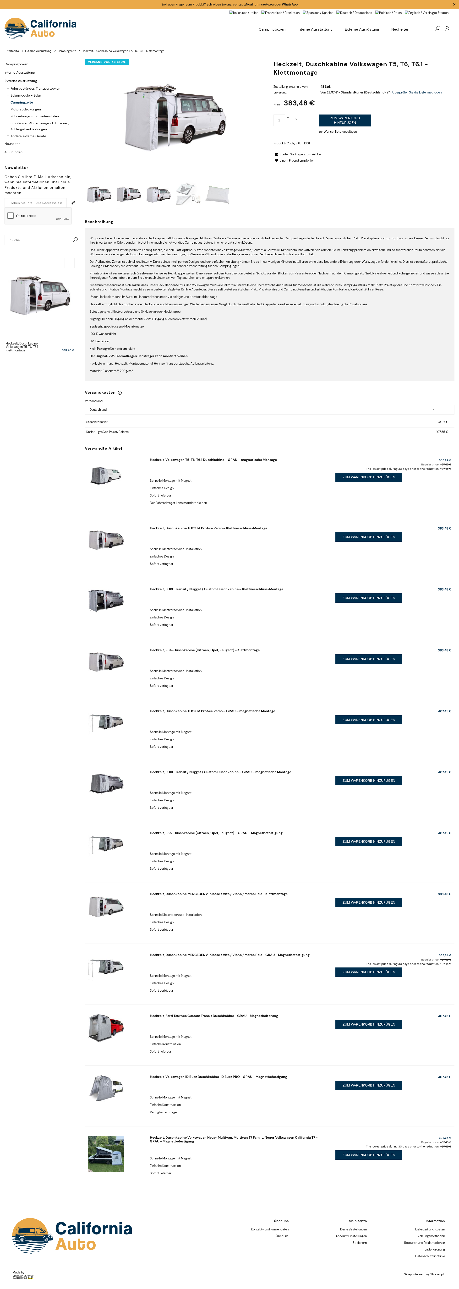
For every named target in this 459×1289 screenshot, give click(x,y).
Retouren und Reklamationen (424, 1243)
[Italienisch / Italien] (243, 13)
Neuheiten (12, 144)
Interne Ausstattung (20, 72)
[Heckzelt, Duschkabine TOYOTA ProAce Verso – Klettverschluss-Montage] (115, 539)
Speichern (360, 1243)
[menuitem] (400, 29)
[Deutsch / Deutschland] (354, 13)
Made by (18, 1272)
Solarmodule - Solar (26, 95)
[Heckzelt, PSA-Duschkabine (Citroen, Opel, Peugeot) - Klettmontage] (115, 661)
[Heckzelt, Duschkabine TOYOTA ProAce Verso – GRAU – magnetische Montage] (115, 722)
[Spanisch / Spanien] (318, 13)
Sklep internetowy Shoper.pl (424, 1274)
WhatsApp (290, 4)
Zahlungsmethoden (431, 1236)
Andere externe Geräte (28, 136)
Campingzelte (22, 102)
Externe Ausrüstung (21, 81)
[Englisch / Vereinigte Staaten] (426, 13)
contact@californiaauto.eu (253, 4)
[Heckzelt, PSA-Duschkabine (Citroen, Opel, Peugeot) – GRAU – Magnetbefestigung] (115, 844)
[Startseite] (129, 28)
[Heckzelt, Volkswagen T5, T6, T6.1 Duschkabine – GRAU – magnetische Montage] (115, 476)
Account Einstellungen (351, 1236)
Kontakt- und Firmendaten (269, 1229)
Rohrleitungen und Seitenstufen (35, 116)
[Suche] (75, 240)
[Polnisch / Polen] (388, 13)
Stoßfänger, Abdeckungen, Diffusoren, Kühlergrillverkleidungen (40, 126)
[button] (297, 154)
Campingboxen (16, 64)
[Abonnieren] (73, 203)
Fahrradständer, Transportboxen (35, 88)
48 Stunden (13, 152)
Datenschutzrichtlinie (430, 1256)
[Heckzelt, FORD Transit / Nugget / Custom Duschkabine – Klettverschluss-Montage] (115, 600)
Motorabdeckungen (26, 109)
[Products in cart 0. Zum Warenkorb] (428, 28)
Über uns (282, 1236)
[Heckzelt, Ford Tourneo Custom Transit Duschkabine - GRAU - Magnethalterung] (115, 1028)
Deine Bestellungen (353, 1229)
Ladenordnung (435, 1249)
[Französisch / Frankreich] (280, 13)
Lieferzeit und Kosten (430, 1229)
